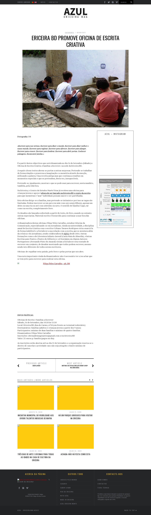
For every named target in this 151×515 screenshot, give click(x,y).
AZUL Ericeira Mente (68, 504)
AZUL (66, 233)
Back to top (129, 510)
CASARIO (63, 484)
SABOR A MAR (65, 488)
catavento (69, 32)
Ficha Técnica (103, 488)
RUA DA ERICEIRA (66, 492)
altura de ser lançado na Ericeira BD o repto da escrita (65, 193)
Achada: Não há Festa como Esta (75, 454)
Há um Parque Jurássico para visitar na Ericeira (75, 417)
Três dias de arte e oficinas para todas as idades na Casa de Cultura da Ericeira (36, 457)
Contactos (102, 484)
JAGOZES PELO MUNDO (68, 480)
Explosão (36, 364)
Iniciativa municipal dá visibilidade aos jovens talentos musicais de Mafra (36, 417)
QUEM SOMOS (103, 480)
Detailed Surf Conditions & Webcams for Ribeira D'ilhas (113, 222)
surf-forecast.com (118, 224)
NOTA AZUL (64, 496)
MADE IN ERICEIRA (67, 500)
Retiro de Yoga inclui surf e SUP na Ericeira (75, 365)
